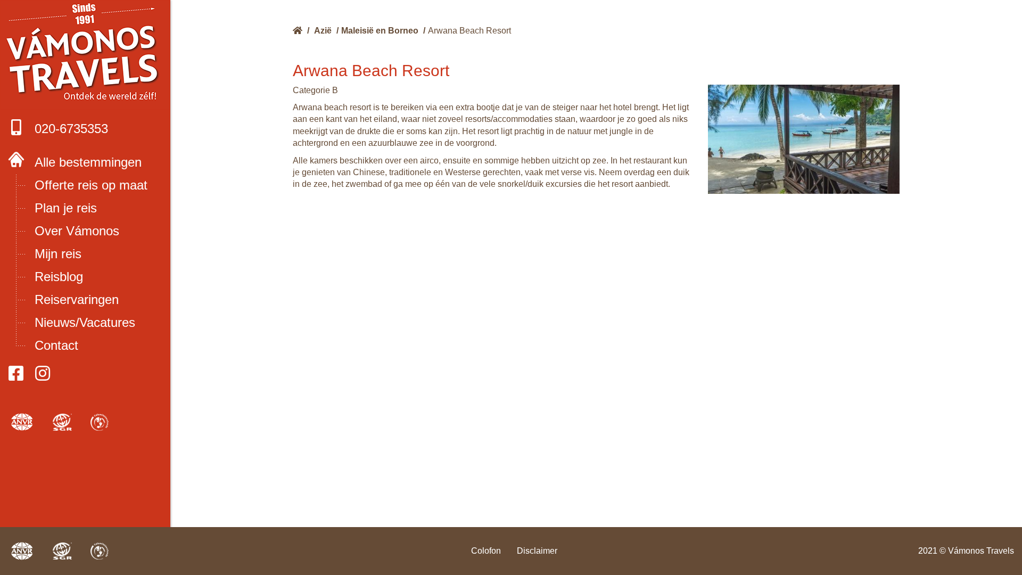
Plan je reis (66, 208)
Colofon (486, 550)
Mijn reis (58, 254)
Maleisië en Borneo (379, 30)
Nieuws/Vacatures (85, 322)
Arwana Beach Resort (469, 30)
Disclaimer (537, 550)
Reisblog (59, 276)
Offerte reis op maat (91, 185)
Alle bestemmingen (88, 162)
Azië (323, 30)
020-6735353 (71, 128)
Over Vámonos (77, 231)
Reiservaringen (77, 299)
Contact (56, 345)
